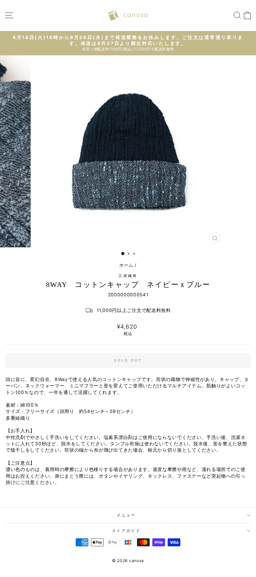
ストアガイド (126, 530)
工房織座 (127, 275)
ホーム (126, 265)
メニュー (126, 515)
